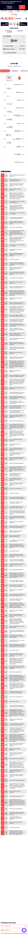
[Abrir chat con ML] (24, 930)
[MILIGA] (25, 18)
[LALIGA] (8, 18)
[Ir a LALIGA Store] (14, 14)
